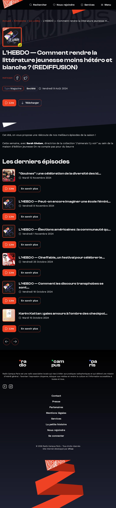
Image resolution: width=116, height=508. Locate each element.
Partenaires (56, 407)
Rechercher (40, 4)
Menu (108, 4)
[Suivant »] (15, 341)
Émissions (20, 20)
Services (89, 4)
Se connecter (56, 435)
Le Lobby (34, 20)
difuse (70, 449)
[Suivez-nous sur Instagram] (10, 386)
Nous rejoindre (65, 4)
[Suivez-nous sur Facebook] (4, 386)
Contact (56, 395)
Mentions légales (56, 412)
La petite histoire (56, 424)
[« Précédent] (6, 341)
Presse (56, 401)
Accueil (6, 20)
